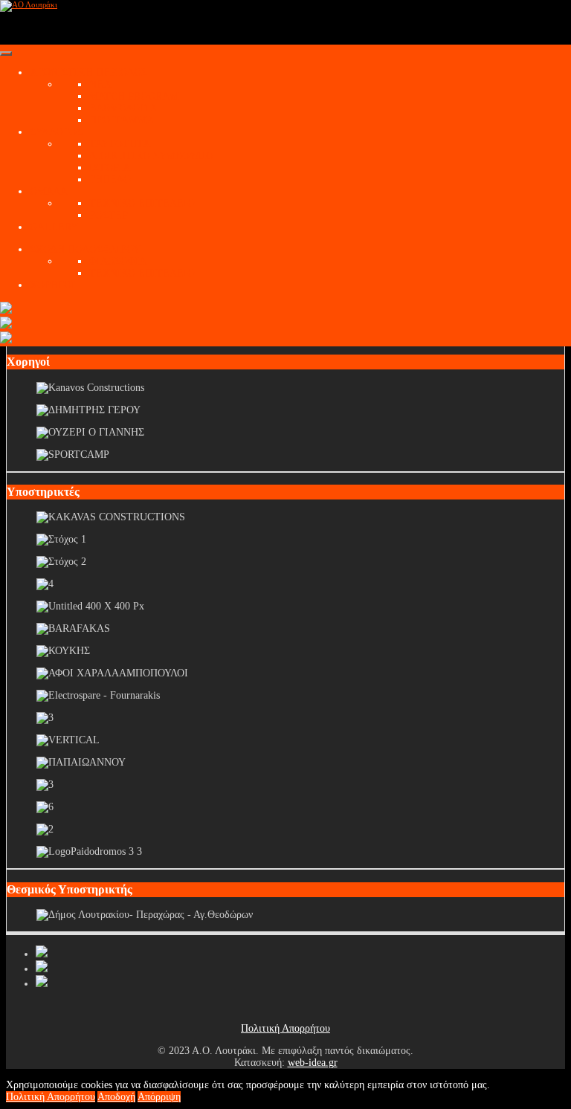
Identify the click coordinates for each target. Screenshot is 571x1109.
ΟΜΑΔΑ (49, 191)
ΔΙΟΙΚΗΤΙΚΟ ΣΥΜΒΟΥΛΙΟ (151, 155)
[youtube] (42, 968)
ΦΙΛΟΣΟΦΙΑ (117, 261)
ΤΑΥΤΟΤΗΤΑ (119, 143)
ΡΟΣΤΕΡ (108, 215)
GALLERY (54, 227)
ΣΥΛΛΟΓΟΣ (56, 132)
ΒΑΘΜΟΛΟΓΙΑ (123, 108)
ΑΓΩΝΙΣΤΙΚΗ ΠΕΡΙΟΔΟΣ (88, 72)
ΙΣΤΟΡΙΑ (109, 167)
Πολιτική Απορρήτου (285, 1028)
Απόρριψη (159, 1096)
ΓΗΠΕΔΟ (110, 179)
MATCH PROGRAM (133, 96)
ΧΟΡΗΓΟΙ (52, 285)
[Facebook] (42, 954)
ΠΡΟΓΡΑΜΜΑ (121, 120)
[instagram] (42, 983)
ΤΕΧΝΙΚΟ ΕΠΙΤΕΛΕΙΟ (142, 203)
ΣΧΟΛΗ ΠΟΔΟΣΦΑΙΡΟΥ (85, 249)
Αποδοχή (116, 1096)
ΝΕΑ (100, 84)
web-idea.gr (313, 1062)
